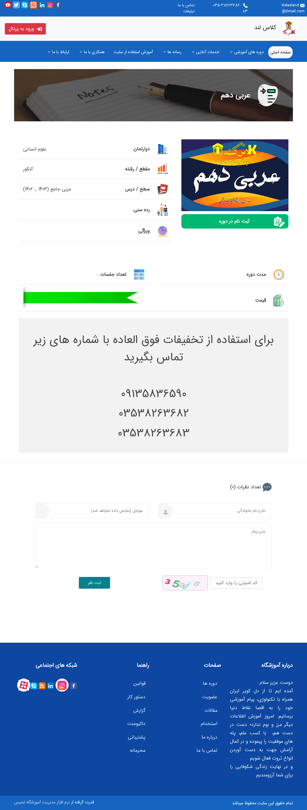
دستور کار (136, 697)
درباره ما (209, 737)
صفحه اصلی (280, 52)
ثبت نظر (94, 583)
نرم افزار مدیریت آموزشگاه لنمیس (42, 802)
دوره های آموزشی (249, 52)
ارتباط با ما (60, 52)
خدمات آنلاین (207, 52)
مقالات (210, 710)
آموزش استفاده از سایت (133, 52)
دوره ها (210, 683)
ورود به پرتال (22, 28)
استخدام (209, 723)
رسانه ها (174, 52)
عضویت (209, 697)
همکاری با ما (94, 52)
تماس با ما (186, 5)
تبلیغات (189, 11)
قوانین (139, 683)
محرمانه (137, 750)
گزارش (139, 710)
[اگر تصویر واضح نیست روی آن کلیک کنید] (185, 582)
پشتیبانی (136, 737)
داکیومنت (136, 723)
